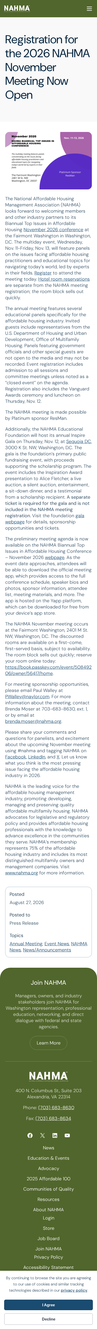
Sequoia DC (78, 441)
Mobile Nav (89, 8)
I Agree (48, 1305)
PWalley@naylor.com (27, 696)
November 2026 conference (53, 230)
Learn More (49, 1043)
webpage (54, 557)
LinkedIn (36, 757)
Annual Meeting (26, 944)
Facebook (15, 757)
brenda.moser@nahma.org (33, 721)
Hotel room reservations (64, 279)
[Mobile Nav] (89, 8)
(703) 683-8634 (53, 1118)
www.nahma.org (21, 873)
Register (42, 273)
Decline (48, 1319)
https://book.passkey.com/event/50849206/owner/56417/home (48, 670)
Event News (56, 944)
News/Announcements (47, 950)
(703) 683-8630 (56, 1108)
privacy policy (74, 1290)
